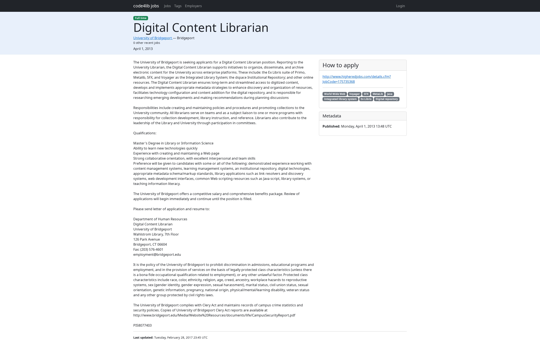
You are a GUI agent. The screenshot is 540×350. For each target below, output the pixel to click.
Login (400, 6)
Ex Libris (366, 99)
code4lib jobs (146, 6)
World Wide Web (334, 94)
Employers (193, 6)
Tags (178, 6)
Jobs (167, 6)
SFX (366, 94)
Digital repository (387, 99)
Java (389, 94)
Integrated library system (340, 99)
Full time (140, 18)
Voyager (354, 94)
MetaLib (378, 94)
